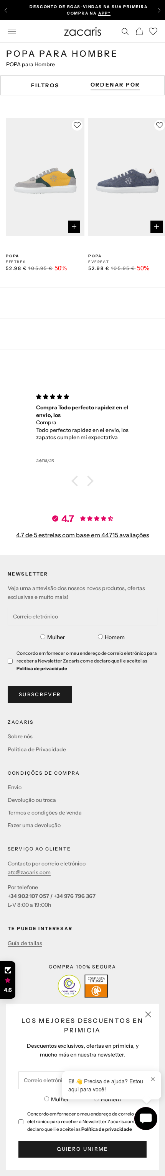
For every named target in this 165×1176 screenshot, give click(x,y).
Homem (111, 1099)
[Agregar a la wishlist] (77, 125)
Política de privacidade (106, 1129)
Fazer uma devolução (34, 825)
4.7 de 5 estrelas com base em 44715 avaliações (82, 535)
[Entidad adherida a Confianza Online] (83, 986)
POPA (12, 256)
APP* (104, 13)
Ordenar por (115, 84)
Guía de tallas (25, 943)
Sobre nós (20, 736)
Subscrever (40, 694)
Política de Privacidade (37, 749)
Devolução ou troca (32, 800)
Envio (14, 787)
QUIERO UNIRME (82, 1149)
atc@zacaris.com (29, 872)
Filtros (45, 85)
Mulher (60, 1099)
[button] (76, 481)
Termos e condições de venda (45, 812)
